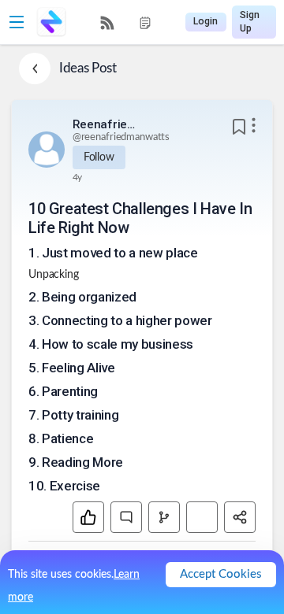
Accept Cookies (221, 574)
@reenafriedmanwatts (121, 137)
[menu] (126, 22)
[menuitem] (107, 22)
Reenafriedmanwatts (104, 124)
